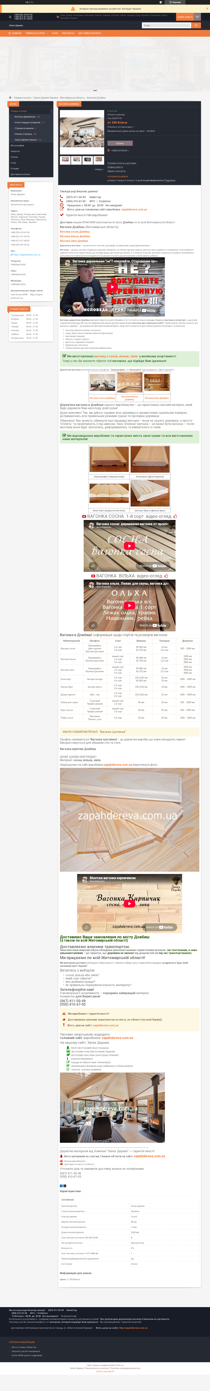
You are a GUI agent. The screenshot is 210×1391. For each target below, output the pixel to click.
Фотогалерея (17, 145)
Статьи (14, 157)
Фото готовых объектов (24, 1347)
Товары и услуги (35, 33)
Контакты (68, 33)
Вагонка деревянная (25, 116)
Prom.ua (119, 1365)
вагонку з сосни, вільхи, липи (116, 356)
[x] (64, 1186)
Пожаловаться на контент (97, 1368)
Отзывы (15, 168)
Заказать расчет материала (26, 1351)
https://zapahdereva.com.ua (27, 254)
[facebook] (61, 1186)
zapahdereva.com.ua (134, 209)
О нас (55, 33)
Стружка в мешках (24, 128)
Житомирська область (72, 97)
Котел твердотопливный (28, 122)
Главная (16, 33)
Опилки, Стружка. (23, 134)
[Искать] (196, 25)
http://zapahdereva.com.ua (133, 1328)
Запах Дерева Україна (46, 97)
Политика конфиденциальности (125, 1368)
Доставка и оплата (89, 33)
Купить (120, 143)
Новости (15, 151)
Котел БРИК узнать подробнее (27, 1355)
